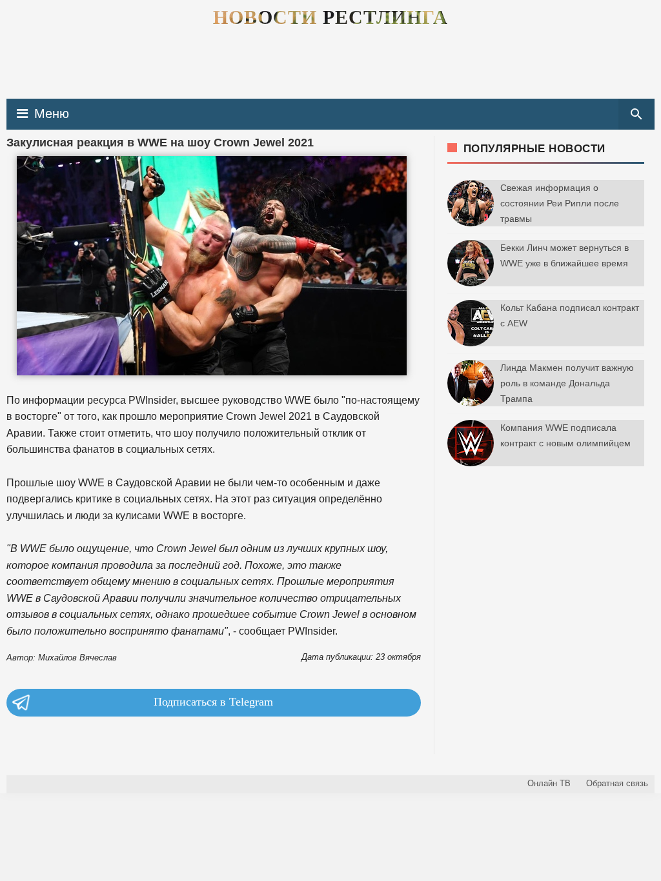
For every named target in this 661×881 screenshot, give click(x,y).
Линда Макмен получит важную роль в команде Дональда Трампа (567, 383)
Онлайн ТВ (549, 783)
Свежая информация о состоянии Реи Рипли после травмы (559, 203)
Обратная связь (617, 783)
